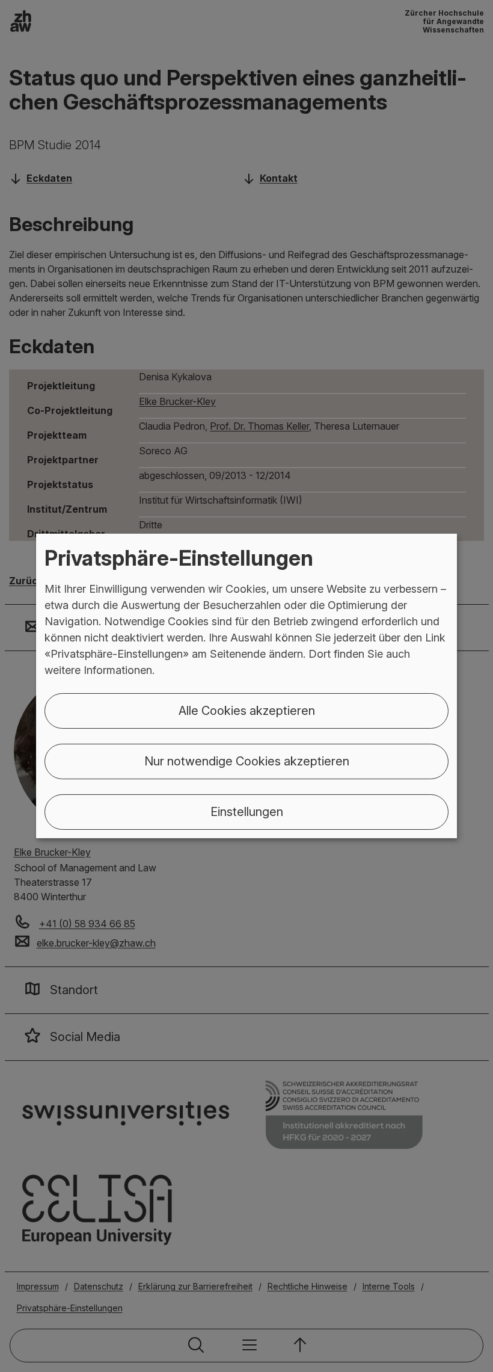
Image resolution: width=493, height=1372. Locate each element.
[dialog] (246, 686)
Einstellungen (246, 812)
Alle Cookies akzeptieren (247, 710)
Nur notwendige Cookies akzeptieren (246, 761)
